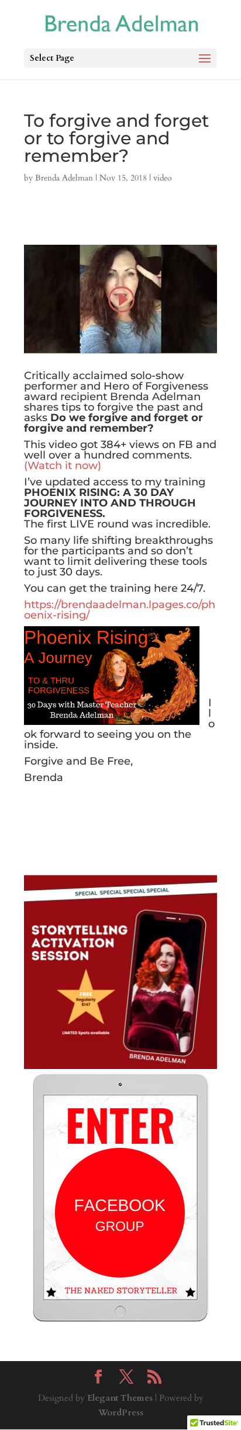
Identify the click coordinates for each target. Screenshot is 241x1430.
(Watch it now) (62, 465)
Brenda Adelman (64, 177)
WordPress (120, 1412)
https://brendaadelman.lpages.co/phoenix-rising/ (119, 610)
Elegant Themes (120, 1398)
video (162, 177)
